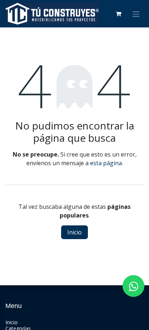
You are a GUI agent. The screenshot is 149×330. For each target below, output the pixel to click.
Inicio (74, 232)
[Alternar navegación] (136, 14)
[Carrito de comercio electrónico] (118, 13)
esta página (106, 163)
